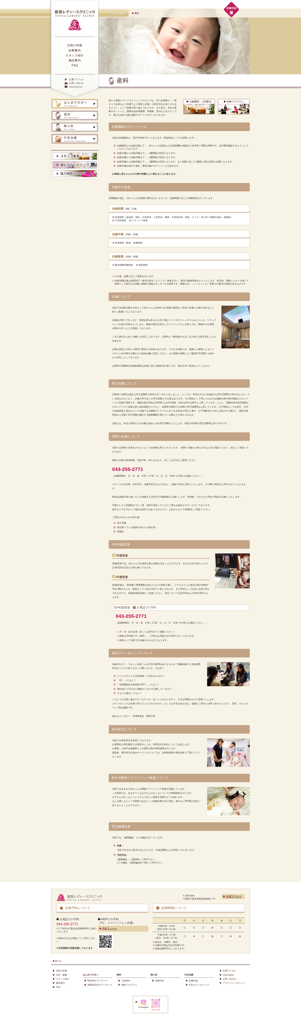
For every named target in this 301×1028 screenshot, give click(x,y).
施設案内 (75, 60)
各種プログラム (235, 101)
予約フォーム (109, 928)
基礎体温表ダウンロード (99, 985)
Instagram (143, 1007)
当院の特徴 (74, 45)
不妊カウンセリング (199, 985)
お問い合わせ (76, 83)
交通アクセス (76, 79)
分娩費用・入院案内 (200, 101)
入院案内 (125, 980)
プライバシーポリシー (234, 983)
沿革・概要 (61, 975)
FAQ (75, 65)
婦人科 (153, 974)
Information (76, 86)
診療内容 (159, 980)
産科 (119, 974)
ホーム (58, 961)
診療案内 (75, 50)
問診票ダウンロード (97, 980)
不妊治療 (188, 974)
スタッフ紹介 (74, 55)
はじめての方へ (91, 974)
